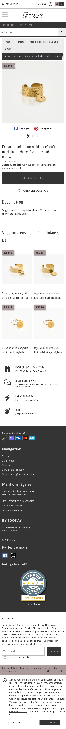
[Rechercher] (62, 32)
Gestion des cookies (12, 505)
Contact (42, 4)
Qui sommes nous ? (14, 469)
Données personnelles (13, 510)
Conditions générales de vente (19, 474)
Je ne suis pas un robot (19, 657)
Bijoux (21, 41)
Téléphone (9, 540)
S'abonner (54, 651)
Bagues (7, 48)
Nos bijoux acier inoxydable (44, 41)
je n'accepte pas (16, 722)
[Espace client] (50, 4)
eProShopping (9, 671)
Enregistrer (45, 128)
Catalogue (9, 460)
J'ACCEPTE (50, 722)
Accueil (9, 41)
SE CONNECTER (33, 178)
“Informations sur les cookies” (24, 708)
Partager (23, 128)
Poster (36, 136)
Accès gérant (55, 671)
